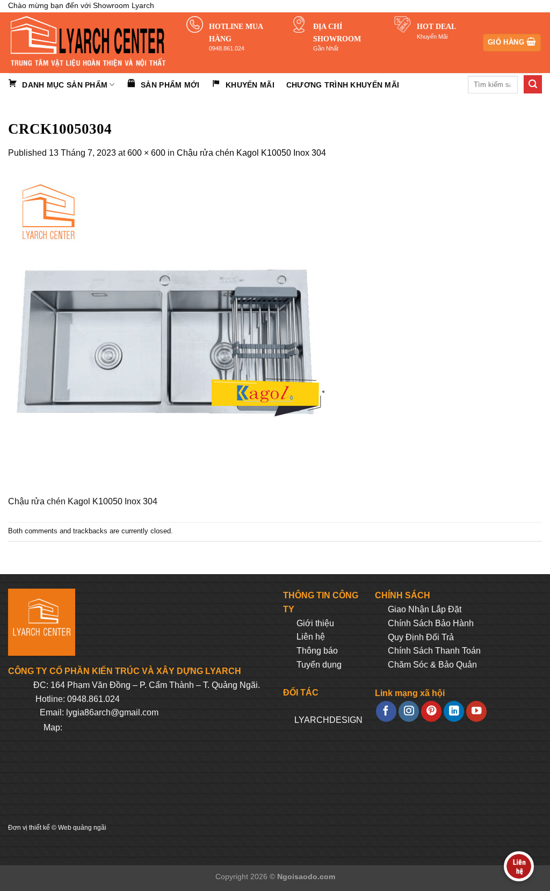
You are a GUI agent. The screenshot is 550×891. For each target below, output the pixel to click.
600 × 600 (146, 152)
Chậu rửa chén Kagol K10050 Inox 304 (251, 152)
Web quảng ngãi (82, 827)
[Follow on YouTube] (476, 711)
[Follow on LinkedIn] (454, 711)
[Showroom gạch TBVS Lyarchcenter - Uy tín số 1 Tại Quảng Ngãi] (89, 42)
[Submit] (533, 84)
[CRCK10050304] (169, 333)
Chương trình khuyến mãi (342, 85)
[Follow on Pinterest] (431, 711)
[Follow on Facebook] (386, 711)
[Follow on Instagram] (409, 711)
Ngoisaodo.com (306, 876)
